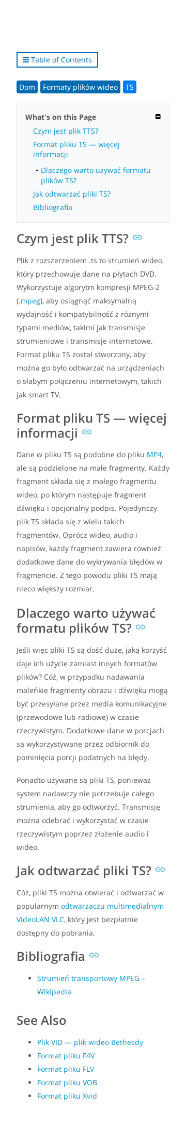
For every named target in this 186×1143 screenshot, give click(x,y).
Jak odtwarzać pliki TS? (72, 194)
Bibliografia (52, 207)
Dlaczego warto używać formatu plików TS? (96, 175)
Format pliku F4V (66, 1055)
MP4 (154, 454)
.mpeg (29, 300)
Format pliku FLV (65, 1069)
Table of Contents (60, 60)
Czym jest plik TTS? (65, 131)
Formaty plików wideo (80, 87)
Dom (27, 87)
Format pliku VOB (67, 1082)
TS (130, 87)
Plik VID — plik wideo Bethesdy (90, 1042)
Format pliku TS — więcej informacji (76, 149)
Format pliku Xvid (67, 1096)
